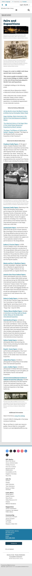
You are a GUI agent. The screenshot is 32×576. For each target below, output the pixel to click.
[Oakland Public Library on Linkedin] (25, 451)
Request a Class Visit (11, 523)
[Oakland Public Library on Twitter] (11, 451)
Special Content (6, 15)
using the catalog (20, 416)
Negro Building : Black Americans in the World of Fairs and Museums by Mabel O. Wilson (15, 118)
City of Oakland (9, 549)
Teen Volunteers (10, 486)
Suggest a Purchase (11, 473)
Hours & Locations (11, 466)
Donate (8, 482)
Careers (8, 480)
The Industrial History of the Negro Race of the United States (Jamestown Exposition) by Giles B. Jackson (15, 125)
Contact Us (14, 543)
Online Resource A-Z (11, 500)
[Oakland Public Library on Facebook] (7, 451)
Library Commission (11, 508)
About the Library (10, 461)
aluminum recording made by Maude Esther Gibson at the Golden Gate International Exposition (14, 315)
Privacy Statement (20, 555)
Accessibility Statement (15, 556)
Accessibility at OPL (11, 472)
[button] (2, 5)
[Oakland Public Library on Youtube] (22, 451)
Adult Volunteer (10, 484)
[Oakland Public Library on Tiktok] (7, 455)
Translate (24, 1)
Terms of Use (10, 555)
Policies (8, 501)
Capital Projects (10, 496)
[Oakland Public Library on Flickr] (14, 451)
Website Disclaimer (11, 503)
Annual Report (9, 494)
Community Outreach (11, 516)
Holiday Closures (10, 464)
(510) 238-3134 (10, 538)
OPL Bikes (8, 522)
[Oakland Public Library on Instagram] (18, 451)
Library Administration (12, 463)
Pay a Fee (8, 475)
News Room (9, 498)
